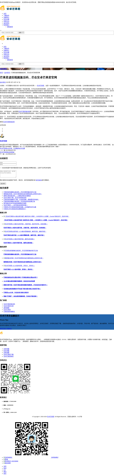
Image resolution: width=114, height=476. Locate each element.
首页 (5, 13)
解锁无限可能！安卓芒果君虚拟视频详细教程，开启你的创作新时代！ (26, 285)
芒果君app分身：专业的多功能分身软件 (16, 292)
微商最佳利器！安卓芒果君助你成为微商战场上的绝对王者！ (23, 194)
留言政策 (39, 180)
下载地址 (9, 328)
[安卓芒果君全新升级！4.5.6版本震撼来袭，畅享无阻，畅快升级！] (25, 231)
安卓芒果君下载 (9, 354)
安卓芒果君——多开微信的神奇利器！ (16, 205)
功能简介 (6, 17)
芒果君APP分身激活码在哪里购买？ (15, 209)
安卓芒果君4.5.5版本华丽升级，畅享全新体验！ (18, 243)
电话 (5, 468)
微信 (5, 471)
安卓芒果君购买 (9, 356)
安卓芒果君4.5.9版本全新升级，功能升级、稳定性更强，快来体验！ (25, 227)
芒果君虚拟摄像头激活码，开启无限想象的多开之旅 (20, 192)
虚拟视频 (6, 308)
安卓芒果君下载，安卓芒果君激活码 (15, 197)
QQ (5, 470)
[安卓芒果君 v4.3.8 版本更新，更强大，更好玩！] (19, 265)
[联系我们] (6, 459)
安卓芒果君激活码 (24, 111)
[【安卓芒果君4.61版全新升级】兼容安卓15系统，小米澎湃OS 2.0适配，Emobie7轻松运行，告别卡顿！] (36, 216)
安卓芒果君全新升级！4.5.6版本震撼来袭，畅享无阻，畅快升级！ (24, 235)
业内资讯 (6, 23)
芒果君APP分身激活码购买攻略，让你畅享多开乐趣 (20, 207)
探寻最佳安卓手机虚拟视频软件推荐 (15, 203)
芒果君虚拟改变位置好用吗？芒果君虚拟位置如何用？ (21, 277)
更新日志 (6, 21)
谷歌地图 (6, 352)
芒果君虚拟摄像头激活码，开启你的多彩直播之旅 (19, 201)
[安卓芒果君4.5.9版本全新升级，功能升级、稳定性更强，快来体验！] (26, 224)
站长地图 (6, 350)
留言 (5, 473)
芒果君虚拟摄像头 (9, 311)
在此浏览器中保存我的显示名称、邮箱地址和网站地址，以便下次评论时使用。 (27, 168)
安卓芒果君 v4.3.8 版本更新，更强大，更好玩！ (18, 269)
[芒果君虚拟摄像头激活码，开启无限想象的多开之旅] (21, 250)
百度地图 (6, 349)
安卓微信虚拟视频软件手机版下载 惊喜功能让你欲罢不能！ (22, 289)
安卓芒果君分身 (9, 306)
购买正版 (3, 328)
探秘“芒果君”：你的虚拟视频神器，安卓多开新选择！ (21, 296)
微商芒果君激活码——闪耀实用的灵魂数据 (17, 195)
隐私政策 (10, 26)
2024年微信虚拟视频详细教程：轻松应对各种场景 (19, 281)
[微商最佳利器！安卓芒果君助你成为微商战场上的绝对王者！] (23, 258)
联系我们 (6, 25)
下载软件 (6, 15)
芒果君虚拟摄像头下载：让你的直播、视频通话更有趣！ (21, 199)
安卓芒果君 (40, 85)
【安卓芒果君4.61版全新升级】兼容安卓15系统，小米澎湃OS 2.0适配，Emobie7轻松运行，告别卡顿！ (36, 220)
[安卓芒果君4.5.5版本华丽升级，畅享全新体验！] (19, 239)
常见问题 (6, 19)
